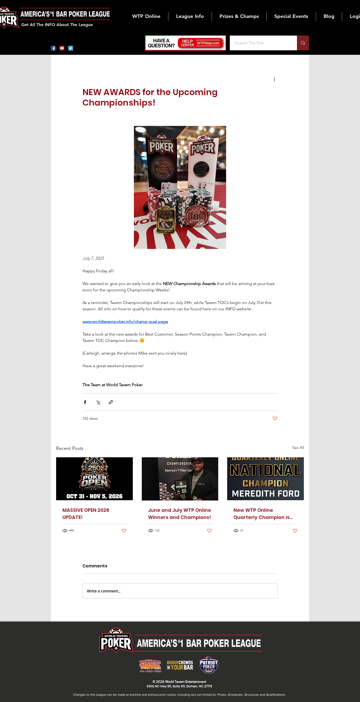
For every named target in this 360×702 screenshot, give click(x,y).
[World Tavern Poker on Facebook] (53, 48)
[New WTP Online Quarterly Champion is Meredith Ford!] (265, 478)
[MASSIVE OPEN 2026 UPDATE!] (94, 478)
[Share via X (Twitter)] (97, 402)
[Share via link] (110, 402)
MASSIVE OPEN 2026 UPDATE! (85, 514)
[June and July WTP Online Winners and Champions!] (180, 478)
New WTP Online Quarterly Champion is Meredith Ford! (261, 514)
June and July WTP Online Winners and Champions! (179, 514)
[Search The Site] (303, 43)
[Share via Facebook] (84, 402)
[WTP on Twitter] (70, 48)
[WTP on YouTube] (62, 48)
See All (298, 447)
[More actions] (274, 79)
